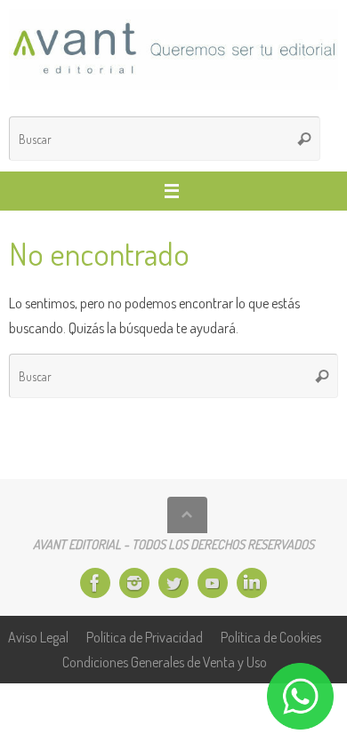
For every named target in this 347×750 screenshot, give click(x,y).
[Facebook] (95, 583)
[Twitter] (173, 583)
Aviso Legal (38, 636)
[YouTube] (213, 583)
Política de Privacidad (144, 636)
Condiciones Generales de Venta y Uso (164, 661)
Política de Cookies (271, 636)
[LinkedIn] (252, 583)
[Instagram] (134, 583)
